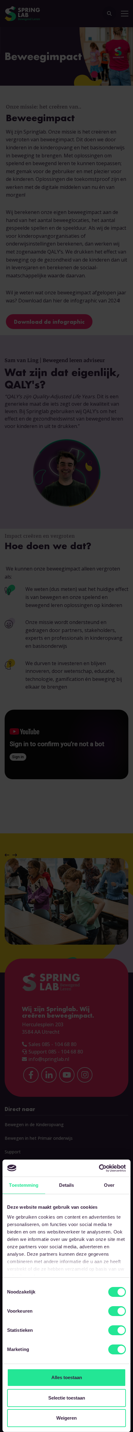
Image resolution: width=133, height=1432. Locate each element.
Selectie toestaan (66, 1397)
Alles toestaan (66, 1377)
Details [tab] (66, 1185)
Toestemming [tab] (23, 1185)
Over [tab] (109, 1185)
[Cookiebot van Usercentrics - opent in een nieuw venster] (99, 1168)
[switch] (117, 1311)
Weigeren (66, 1418)
